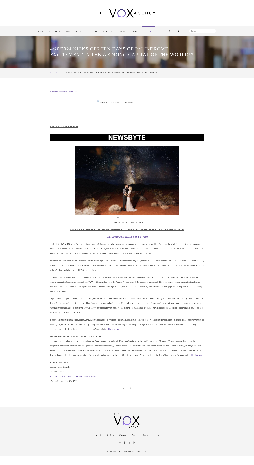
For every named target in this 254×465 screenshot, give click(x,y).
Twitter (129, 443)
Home (52, 73)
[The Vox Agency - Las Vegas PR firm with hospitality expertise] (127, 13)
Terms (156, 435)
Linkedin (134, 443)
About (98, 435)
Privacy (144, 435)
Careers (122, 435)
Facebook (124, 443)
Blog (133, 435)
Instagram (119, 443)
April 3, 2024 (73, 91)
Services (110, 435)
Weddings (63, 91)
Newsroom (60, 73)
